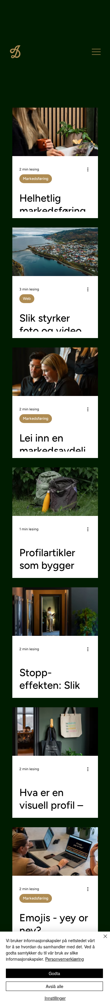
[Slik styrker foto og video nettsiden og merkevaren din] (55, 252)
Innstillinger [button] (55, 998)
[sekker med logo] (55, 491)
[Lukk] (102, 940)
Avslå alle (54, 986)
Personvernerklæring (64, 959)
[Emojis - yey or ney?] (55, 851)
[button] (96, 52)
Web (27, 298)
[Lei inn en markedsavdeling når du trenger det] (55, 371)
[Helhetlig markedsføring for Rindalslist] (55, 132)
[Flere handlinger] (90, 169)
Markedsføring (35, 178)
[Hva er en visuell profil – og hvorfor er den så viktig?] (55, 731)
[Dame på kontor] (55, 611)
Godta (54, 973)
